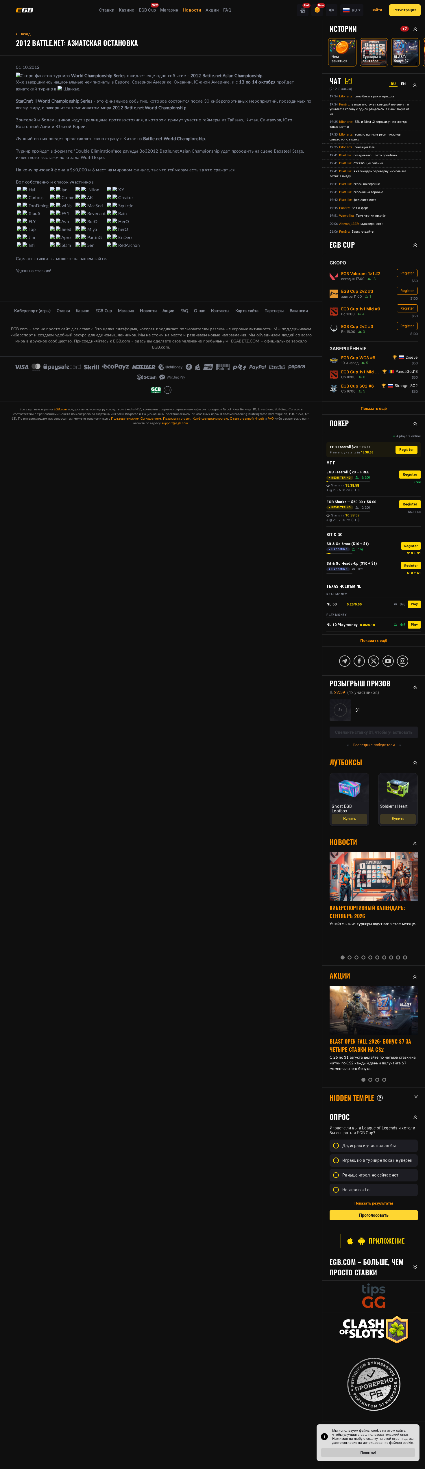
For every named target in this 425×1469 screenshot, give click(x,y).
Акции (212, 10)
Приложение (386, 1241)
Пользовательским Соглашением (136, 418)
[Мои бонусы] (317, 10)
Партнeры (274, 311)
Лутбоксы (346, 762)
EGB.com (60, 409)
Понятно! (368, 1453)
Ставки (106, 10)
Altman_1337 (348, 223)
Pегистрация (404, 10)
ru (393, 84)
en (403, 84)
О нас (199, 311)
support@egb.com (175, 423)
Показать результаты (373, 1203)
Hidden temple (352, 1098)
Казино (127, 10)
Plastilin (345, 155)
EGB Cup (147, 10)
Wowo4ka (346, 215)
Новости (192, 10)
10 (405, 957)
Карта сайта (247, 311)
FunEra (344, 104)
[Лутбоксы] (302, 10)
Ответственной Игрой (247, 418)
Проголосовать (374, 1215)
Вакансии (299, 311)
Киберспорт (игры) (32, 311)
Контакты (220, 311)
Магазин (169, 10)
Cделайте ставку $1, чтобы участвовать (374, 732)
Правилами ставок (177, 418)
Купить (349, 819)
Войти (377, 10)
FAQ (227, 10)
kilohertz (345, 96)
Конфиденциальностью (210, 418)
